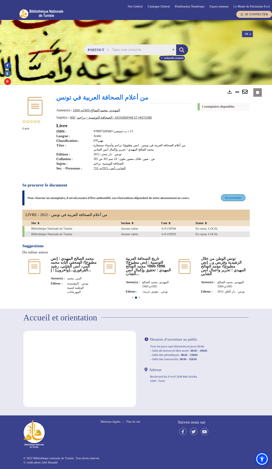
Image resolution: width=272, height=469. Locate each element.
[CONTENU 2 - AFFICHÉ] (136, 298)
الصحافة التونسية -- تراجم (94, 117)
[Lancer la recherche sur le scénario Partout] (182, 49)
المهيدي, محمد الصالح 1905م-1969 (96, 110)
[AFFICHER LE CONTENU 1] (133, 298)
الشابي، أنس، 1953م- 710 (110, 168)
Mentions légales (110, 421)
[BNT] (49, 13)
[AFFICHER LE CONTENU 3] (139, 298)
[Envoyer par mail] (245, 92)
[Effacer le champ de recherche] (173, 49)
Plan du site (133, 421)
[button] (98, 49)
